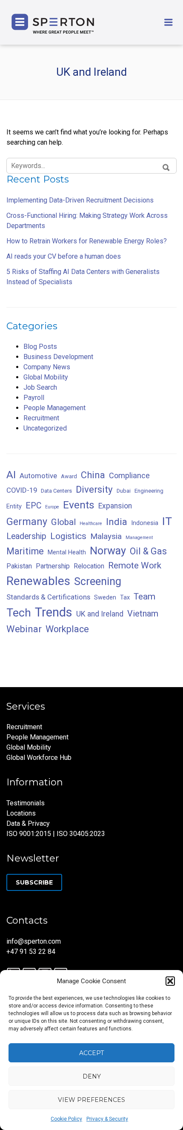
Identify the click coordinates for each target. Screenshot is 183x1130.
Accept (91, 1053)
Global (63, 522)
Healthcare (91, 523)
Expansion (115, 506)
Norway (108, 551)
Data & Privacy (28, 823)
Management (139, 537)
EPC (33, 506)
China (93, 475)
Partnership (53, 566)
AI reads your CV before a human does (63, 256)
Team (144, 596)
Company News (46, 367)
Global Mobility (45, 377)
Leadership (26, 536)
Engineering (148, 491)
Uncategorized (45, 428)
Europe (52, 507)
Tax (125, 597)
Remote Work (134, 565)
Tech (18, 612)
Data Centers (56, 491)
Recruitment (41, 418)
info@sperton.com (33, 941)
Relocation (89, 566)
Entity (14, 506)
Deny (92, 1076)
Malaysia (106, 536)
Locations (21, 813)
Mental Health (67, 552)
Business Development (58, 357)
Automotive (38, 475)
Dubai (124, 491)
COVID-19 (21, 490)
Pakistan (19, 566)
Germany (26, 522)
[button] (170, 981)
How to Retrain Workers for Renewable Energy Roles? (86, 241)
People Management (54, 408)
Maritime (25, 551)
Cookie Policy (66, 1119)
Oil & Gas (148, 551)
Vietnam (142, 613)
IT (167, 521)
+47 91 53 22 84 (30, 951)
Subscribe (34, 882)
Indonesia (144, 523)
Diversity (94, 489)
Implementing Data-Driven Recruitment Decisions (80, 200)
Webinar (24, 629)
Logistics (68, 536)
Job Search (40, 387)
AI (11, 474)
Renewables (38, 581)
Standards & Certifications (48, 597)
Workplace (67, 629)
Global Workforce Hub (38, 757)
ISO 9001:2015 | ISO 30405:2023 (55, 834)
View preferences (91, 1100)
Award (69, 476)
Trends (53, 612)
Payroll (33, 398)
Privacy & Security (107, 1119)
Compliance (129, 475)
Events (78, 505)
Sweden (105, 597)
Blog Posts (40, 346)
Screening (97, 581)
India (116, 521)
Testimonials (25, 803)
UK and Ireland (99, 614)
